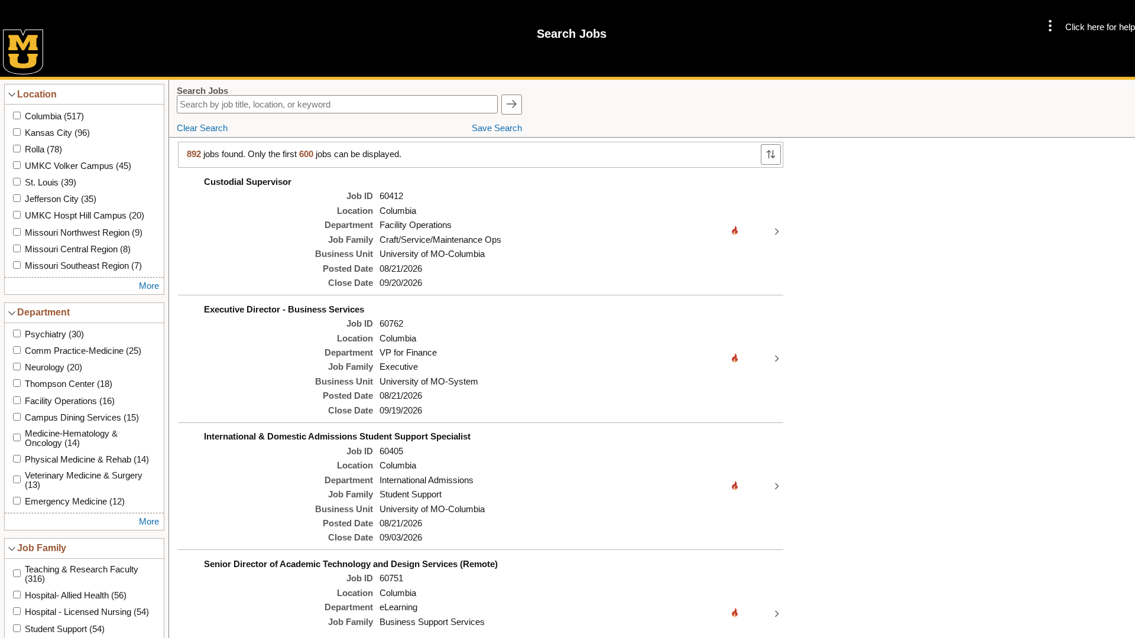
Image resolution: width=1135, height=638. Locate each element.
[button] (1050, 27)
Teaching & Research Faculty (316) (81, 574)
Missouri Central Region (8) (78, 249)
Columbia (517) (54, 116)
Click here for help (1100, 27)
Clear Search (202, 128)
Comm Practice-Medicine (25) (83, 351)
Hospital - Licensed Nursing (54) (87, 612)
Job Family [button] (41, 547)
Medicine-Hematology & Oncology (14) (71, 438)
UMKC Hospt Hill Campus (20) (84, 215)
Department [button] (43, 312)
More (149, 286)
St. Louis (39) (50, 182)
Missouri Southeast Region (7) (83, 266)
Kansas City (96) (57, 133)
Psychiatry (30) (54, 334)
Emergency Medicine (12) (75, 501)
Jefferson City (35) (60, 199)
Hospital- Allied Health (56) (76, 595)
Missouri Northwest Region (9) (83, 232)
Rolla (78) (43, 149)
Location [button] (37, 94)
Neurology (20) (53, 367)
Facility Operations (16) (70, 401)
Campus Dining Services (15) (82, 417)
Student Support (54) (65, 629)
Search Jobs (202, 91)
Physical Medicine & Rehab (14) (87, 459)
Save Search (497, 128)
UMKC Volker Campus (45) (78, 166)
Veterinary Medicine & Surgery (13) (83, 480)
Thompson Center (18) (68, 384)
